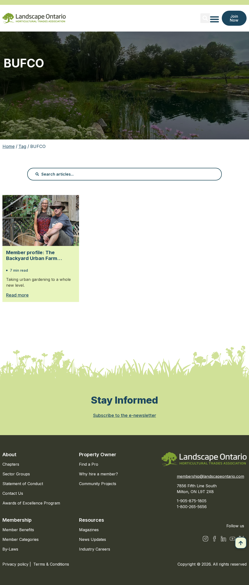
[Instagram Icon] (205, 538)
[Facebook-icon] (214, 538)
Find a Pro (88, 464)
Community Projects (97, 483)
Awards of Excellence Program (31, 503)
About (9, 454)
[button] (205, 18)
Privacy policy (16, 564)
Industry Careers (94, 549)
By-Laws (10, 549)
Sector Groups (16, 473)
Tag (22, 146)
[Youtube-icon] (232, 538)
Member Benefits (18, 529)
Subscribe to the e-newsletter (124, 415)
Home (8, 146)
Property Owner (97, 454)
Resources (91, 520)
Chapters (10, 464)
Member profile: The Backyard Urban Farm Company (31, 255)
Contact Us (12, 493)
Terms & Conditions (51, 564)
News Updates (92, 539)
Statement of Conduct (22, 483)
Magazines (89, 529)
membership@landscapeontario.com (210, 476)
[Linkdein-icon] (223, 538)
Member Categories (20, 539)
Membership (17, 520)
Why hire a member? (98, 473)
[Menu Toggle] (214, 19)
